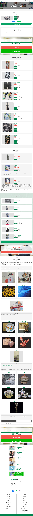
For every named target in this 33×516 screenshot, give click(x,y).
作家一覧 (25, 494)
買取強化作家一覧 (8, 502)
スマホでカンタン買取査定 (16, 439)
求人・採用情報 (25, 504)
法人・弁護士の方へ (8, 510)
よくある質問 (24, 496)
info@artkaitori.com (15, 487)
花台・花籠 (14, 364)
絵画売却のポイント (24, 506)
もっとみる (16, 241)
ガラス (8, 365)
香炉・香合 (29, 364)
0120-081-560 (14, 485)
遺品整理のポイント (8, 506)
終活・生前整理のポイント (24, 508)
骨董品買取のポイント (8, 508)
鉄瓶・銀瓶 (8, 364)
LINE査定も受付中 (17, 51)
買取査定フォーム (24, 498)
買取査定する (17, 47)
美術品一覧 (8, 496)
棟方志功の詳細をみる (16, 24)
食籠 (6, 365)
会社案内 (8, 504)
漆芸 (9, 365)
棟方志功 (18, 16)
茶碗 (18, 364)
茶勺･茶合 (4, 365)
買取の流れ (8, 494)
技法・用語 (8, 498)
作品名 (24, 420)
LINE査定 (8, 500)
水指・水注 (20, 364)
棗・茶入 (27, 364)
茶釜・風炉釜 (23, 364)
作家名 (9, 420)
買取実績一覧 (24, 500)
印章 (11, 365)
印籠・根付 (11, 364)
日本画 (18, 17)
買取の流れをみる (16, 251)
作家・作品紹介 (25, 502)
